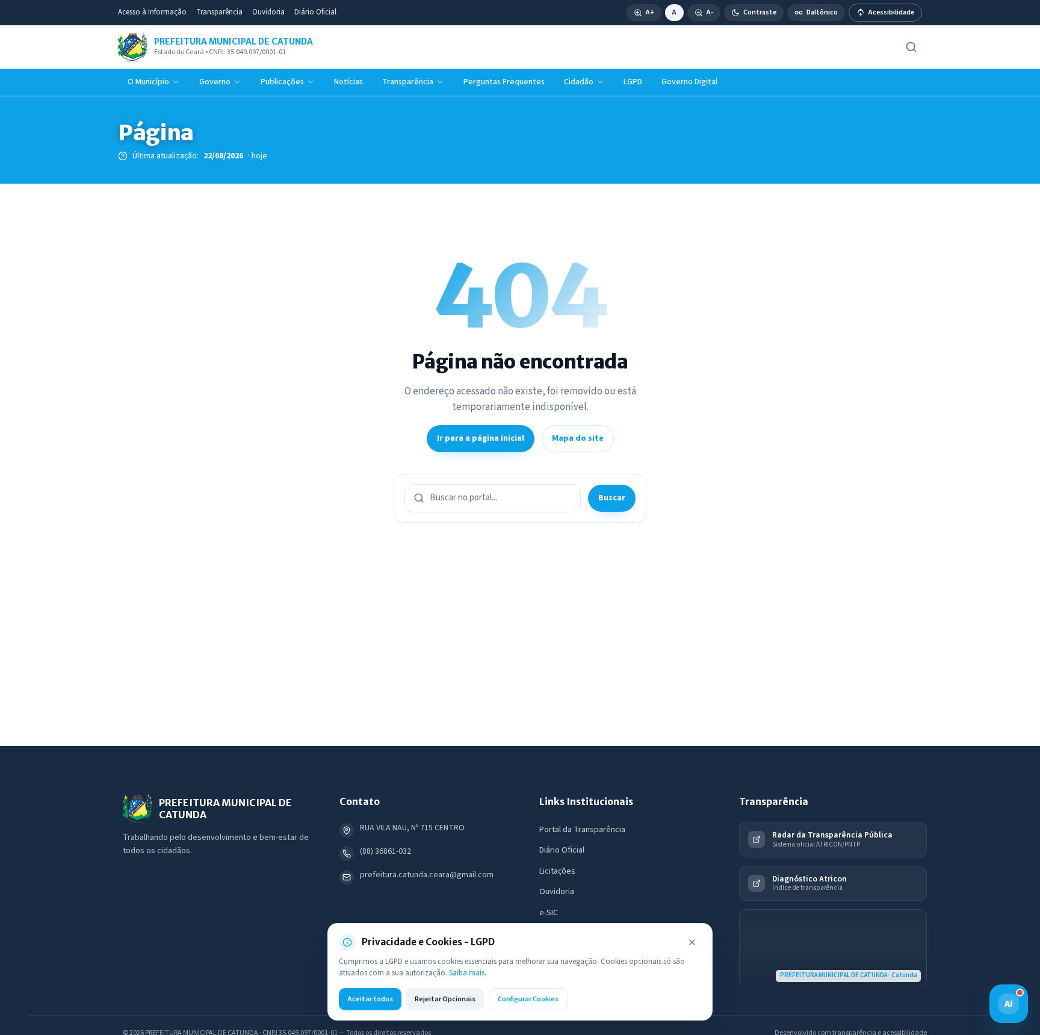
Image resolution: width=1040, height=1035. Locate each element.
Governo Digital (689, 82)
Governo (215, 82)
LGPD (633, 82)
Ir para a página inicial (480, 438)
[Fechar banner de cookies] (692, 942)
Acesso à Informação (152, 12)
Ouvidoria (268, 12)
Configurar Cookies (528, 998)
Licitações (557, 871)
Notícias (348, 82)
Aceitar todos (370, 998)
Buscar (611, 498)
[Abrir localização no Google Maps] (833, 948)
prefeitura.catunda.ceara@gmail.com (427, 875)
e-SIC (548, 913)
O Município (148, 82)
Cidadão (578, 82)
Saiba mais (466, 973)
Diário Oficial (315, 12)
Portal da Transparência (582, 830)
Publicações (282, 82)
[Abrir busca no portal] (911, 47)
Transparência (219, 12)
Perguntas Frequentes (504, 82)
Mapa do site (578, 438)
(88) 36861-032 (385, 851)
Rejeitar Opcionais (445, 998)
